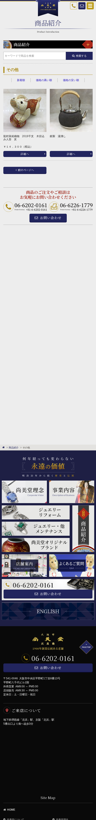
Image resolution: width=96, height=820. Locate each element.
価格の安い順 (71, 80)
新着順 (21, 80)
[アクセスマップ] (48, 759)
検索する (81, 55)
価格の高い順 (44, 80)
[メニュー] (87, 44)
